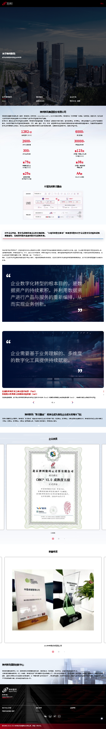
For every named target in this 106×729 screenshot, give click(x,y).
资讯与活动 (40, 101)
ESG (3, 101)
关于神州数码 (7, 97)
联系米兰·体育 (75, 101)
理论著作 (39, 97)
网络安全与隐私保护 (8, 711)
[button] (34, 403)
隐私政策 (39, 708)
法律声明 (72, 708)
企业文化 (73, 97)
